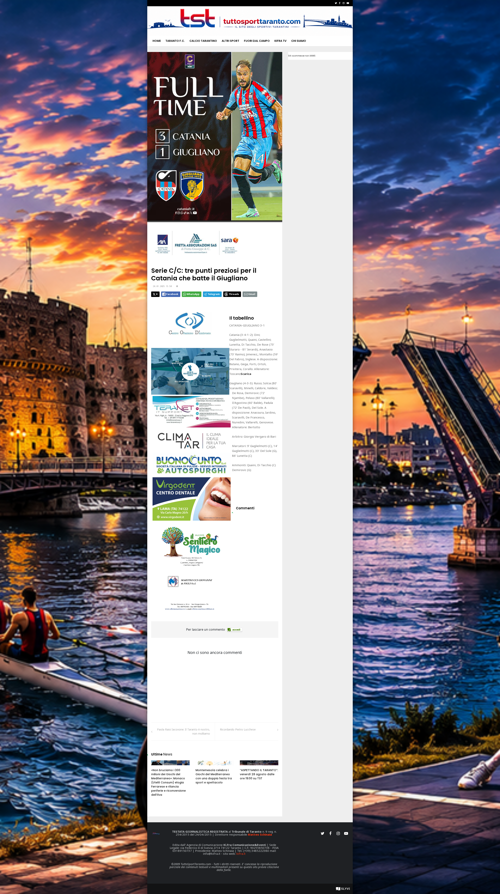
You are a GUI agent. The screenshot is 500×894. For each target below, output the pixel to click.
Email (251, 294)
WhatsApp (193, 294)
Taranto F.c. (175, 41)
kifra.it (241, 854)
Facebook (172, 294)
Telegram (214, 294)
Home (157, 41)
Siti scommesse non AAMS (301, 55)
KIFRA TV (280, 41)
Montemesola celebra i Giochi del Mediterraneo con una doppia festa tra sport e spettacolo (214, 776)
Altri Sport (230, 41)
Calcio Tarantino (203, 41)
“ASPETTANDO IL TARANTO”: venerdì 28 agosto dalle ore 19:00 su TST (259, 774)
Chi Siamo (298, 41)
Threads (234, 294)
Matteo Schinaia (260, 834)
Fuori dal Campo (257, 41)
